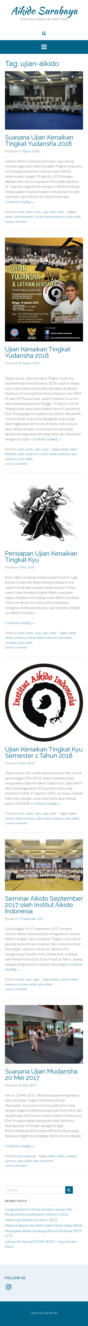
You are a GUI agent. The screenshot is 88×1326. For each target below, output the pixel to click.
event (20, 212)
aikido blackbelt (23, 216)
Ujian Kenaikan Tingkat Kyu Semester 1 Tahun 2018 (44, 752)
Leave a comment (16, 221)
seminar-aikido (27, 984)
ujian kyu (10, 1161)
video (61, 212)
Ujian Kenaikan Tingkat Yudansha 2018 (37, 352)
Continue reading (20, 202)
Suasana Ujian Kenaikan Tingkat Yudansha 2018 (39, 140)
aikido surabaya (15, 637)
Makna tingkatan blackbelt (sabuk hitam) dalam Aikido (44, 1225)
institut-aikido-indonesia (50, 216)
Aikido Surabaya (44, 10)
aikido (8, 216)
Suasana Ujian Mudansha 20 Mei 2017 (41, 1074)
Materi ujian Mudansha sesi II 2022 (31, 1220)
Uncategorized (26, 1156)
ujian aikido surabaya (50, 818)
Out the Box (50, 1313)
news (38, 212)
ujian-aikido (73, 216)
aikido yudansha (28, 454)
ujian (46, 212)
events (29, 212)
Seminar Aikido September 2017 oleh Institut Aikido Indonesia (44, 905)
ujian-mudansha (43, 1161)
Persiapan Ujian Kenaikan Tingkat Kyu (41, 556)
